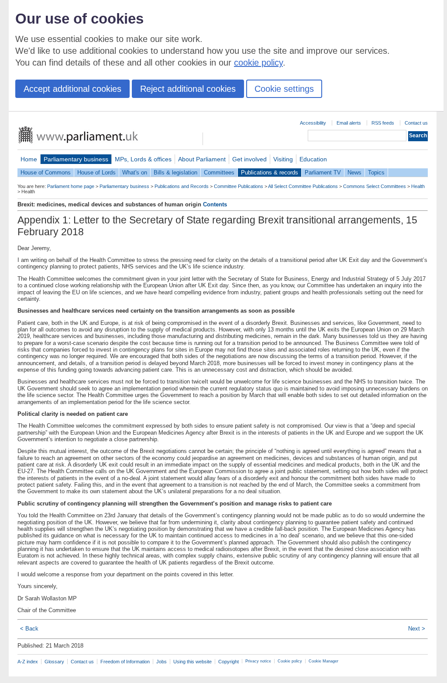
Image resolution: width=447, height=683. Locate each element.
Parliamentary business (76, 159)
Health (418, 186)
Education (313, 159)
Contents (215, 204)
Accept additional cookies (72, 89)
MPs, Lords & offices (143, 159)
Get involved (249, 159)
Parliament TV (323, 172)
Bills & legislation (175, 172)
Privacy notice (258, 661)
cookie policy (258, 62)
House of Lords (96, 172)
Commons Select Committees (374, 186)
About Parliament (202, 159)
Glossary (54, 661)
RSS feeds (382, 122)
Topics (376, 172)
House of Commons (46, 172)
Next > (416, 628)
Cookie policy (290, 661)
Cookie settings (284, 89)
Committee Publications (238, 186)
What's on (134, 172)
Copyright (228, 661)
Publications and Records (182, 186)
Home (29, 159)
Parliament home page (70, 186)
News (354, 172)
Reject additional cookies (188, 89)
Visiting (283, 159)
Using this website (192, 661)
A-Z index (27, 661)
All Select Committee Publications (303, 186)
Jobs (161, 661)
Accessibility (313, 122)
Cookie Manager (323, 661)
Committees (219, 172)
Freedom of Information (125, 661)
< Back (29, 628)
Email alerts (349, 122)
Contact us (416, 122)
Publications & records (269, 172)
